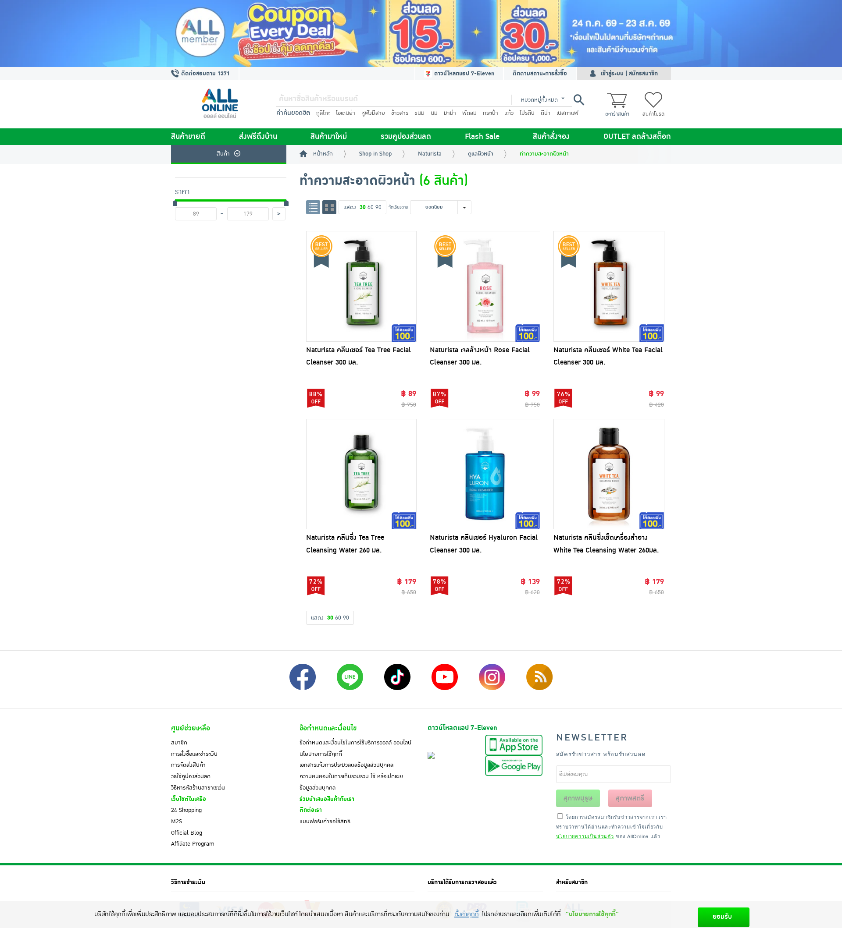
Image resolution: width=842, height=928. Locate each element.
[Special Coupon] (421, 33)
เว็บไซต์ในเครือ (188, 799)
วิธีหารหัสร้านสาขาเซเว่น (198, 787)
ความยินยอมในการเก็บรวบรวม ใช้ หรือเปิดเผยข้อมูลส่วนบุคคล (351, 782)
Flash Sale (482, 136)
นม (434, 113)
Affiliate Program (192, 843)
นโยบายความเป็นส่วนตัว (585, 835)
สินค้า (223, 153)
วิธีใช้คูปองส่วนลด (190, 776)
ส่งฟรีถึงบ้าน (258, 136)
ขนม (419, 113)
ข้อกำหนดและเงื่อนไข (328, 728)
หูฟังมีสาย (373, 113)
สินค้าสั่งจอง (551, 136)
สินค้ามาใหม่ (328, 136)
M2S (176, 821)
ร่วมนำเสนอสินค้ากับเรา (327, 799)
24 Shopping (186, 810)
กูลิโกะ (323, 113)
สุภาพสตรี (630, 798)
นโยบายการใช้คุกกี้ (321, 754)
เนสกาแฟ (567, 113)
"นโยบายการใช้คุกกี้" (592, 914)
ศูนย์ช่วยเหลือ (190, 728)
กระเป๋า (490, 113)
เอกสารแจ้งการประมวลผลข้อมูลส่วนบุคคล (346, 765)
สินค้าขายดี (188, 136)
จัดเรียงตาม (398, 207)
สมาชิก (179, 742)
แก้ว (509, 113)
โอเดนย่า (345, 113)
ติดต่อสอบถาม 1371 (204, 73)
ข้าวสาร (399, 113)
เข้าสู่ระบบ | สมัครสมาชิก (629, 73)
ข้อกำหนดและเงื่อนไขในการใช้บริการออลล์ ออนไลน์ (355, 742)
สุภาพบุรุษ (578, 798)
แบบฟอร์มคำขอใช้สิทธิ (325, 821)
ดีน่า (545, 113)
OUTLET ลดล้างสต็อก (637, 136)
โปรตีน (527, 113)
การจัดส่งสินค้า (188, 765)
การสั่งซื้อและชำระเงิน (194, 754)
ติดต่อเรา (311, 810)
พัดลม (469, 113)
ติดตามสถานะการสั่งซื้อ (540, 73)
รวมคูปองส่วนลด (406, 136)
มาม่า (450, 113)
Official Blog (186, 833)
